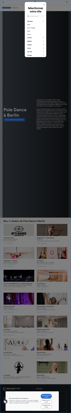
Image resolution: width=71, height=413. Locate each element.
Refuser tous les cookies (46, 401)
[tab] (35, 28)
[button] (5, 401)
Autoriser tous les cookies (46, 396)
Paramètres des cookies (46, 406)
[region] (32, 401)
